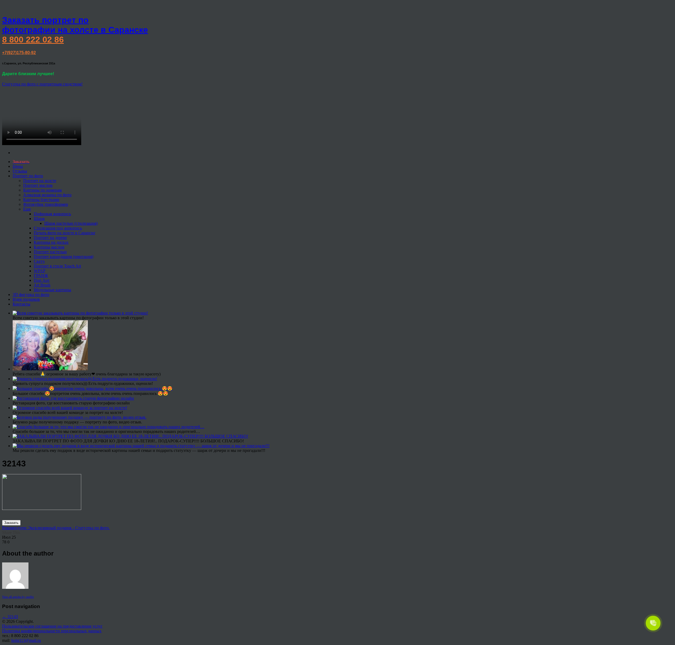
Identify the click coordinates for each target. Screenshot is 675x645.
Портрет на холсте (39, 180)
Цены (18, 166)
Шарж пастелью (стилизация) (71, 223)
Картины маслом (49, 247)
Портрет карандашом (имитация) (63, 256)
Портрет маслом (37, 185)
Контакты (21, 304)
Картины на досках (51, 242)
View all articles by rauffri (18, 596)
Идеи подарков (26, 299)
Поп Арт (42, 280)
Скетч (39, 261)
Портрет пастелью (50, 252)
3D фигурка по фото (31, 294)
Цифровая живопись (52, 214)
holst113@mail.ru (26, 640)
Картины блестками (41, 199)
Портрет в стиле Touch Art (57, 266)
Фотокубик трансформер (45, 204)
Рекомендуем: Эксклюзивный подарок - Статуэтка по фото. (56, 527)
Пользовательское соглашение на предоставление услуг (52, 626)
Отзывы (20, 171)
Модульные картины (52, 290)
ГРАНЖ (41, 275)
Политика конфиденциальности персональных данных (52, 631)
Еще (27, 209)
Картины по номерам (42, 190)
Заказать (11, 523)
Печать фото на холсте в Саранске (64, 233)
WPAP (39, 271)
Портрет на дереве (50, 237)
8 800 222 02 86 (33, 39)
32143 (10, 616)
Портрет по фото (28, 176)
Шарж (39, 218)
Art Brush (42, 285)
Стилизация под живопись (58, 228)
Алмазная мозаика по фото (47, 195)
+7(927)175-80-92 (19, 52)
